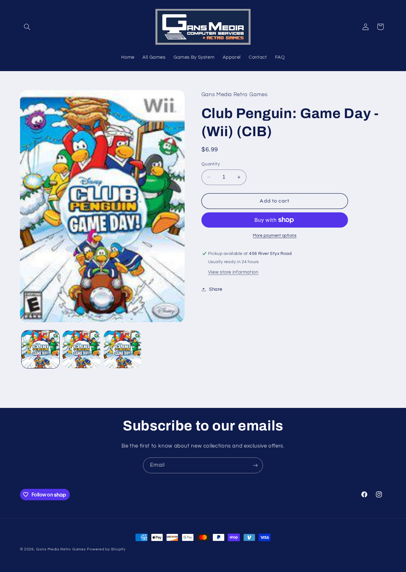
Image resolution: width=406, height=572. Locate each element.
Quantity (210, 164)
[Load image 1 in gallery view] (40, 349)
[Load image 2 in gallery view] (81, 349)
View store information (233, 272)
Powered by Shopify (106, 549)
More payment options (275, 236)
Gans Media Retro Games (61, 549)
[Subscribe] (255, 465)
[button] (27, 26)
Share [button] (215, 289)
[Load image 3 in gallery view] (122, 349)
